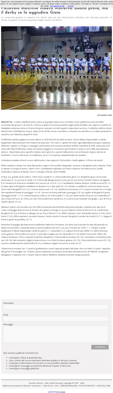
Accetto (71, 6)
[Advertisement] (56, 277)
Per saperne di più (57, 6)
